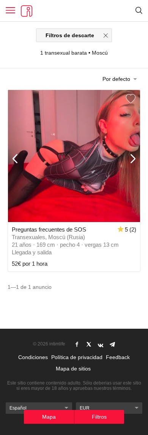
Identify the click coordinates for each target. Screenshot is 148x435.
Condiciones (33, 357)
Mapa (49, 417)
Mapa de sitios (73, 369)
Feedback (118, 357)
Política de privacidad (76, 357)
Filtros (99, 417)
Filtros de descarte (70, 35)
